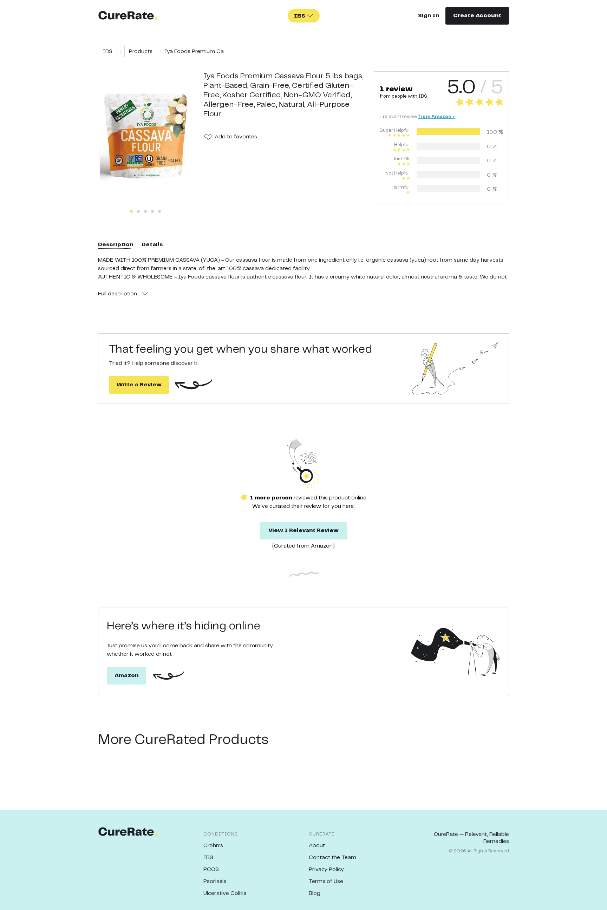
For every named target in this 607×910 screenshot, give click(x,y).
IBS (107, 51)
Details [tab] (152, 244)
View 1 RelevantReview (303, 530)
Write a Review (139, 384)
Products (140, 51)
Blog (314, 893)
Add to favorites (236, 136)
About (317, 845)
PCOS (211, 869)
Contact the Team (332, 857)
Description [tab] (115, 244)
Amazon (126, 675)
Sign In (428, 15)
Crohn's (213, 845)
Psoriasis (214, 881)
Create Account (477, 15)
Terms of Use (326, 881)
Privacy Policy (326, 869)
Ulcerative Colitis (224, 893)
